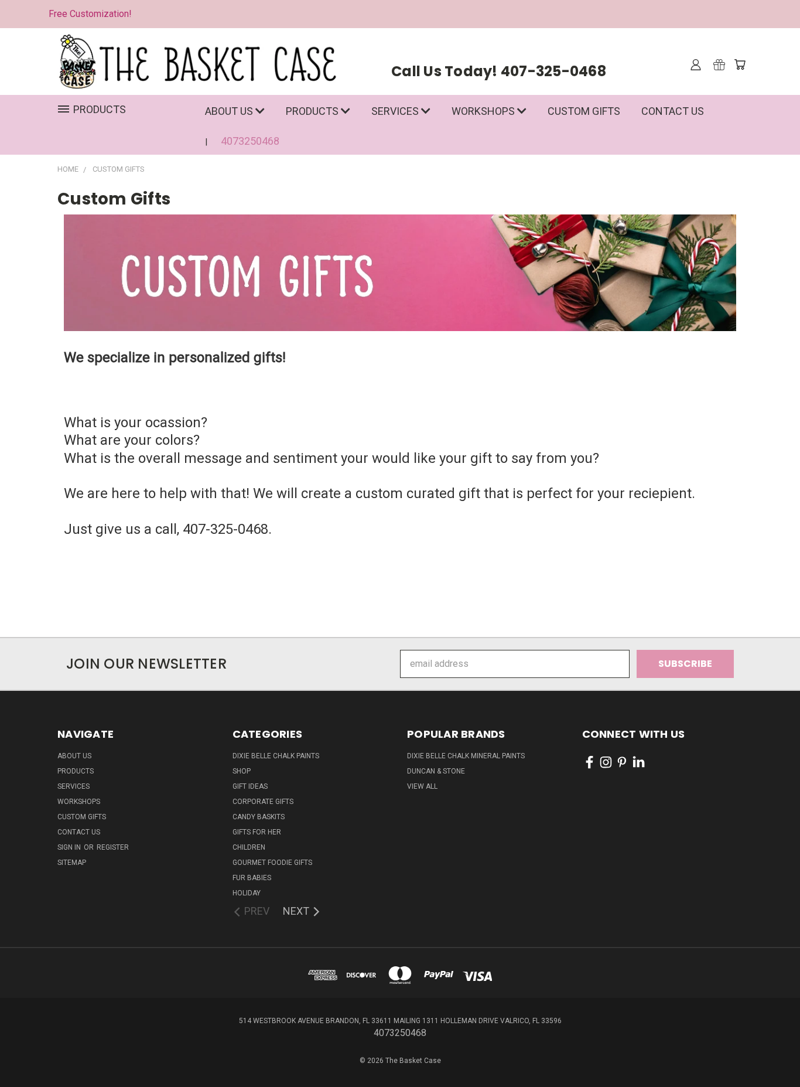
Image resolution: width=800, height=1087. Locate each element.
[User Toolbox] (696, 64)
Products (313, 111)
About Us (230, 111)
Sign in (70, 847)
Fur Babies (252, 878)
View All (422, 786)
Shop (242, 771)
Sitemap (71, 862)
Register (113, 847)
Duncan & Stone (436, 771)
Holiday (247, 893)
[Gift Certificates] (719, 64)
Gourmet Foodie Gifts (272, 862)
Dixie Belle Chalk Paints (276, 756)
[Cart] (740, 64)
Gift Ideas (250, 786)
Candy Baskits (259, 817)
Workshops (484, 111)
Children (249, 847)
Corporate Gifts (263, 802)
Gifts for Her (257, 832)
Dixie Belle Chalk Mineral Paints (466, 756)
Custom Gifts (584, 111)
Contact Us (672, 111)
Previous (767, 1041)
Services (396, 111)
